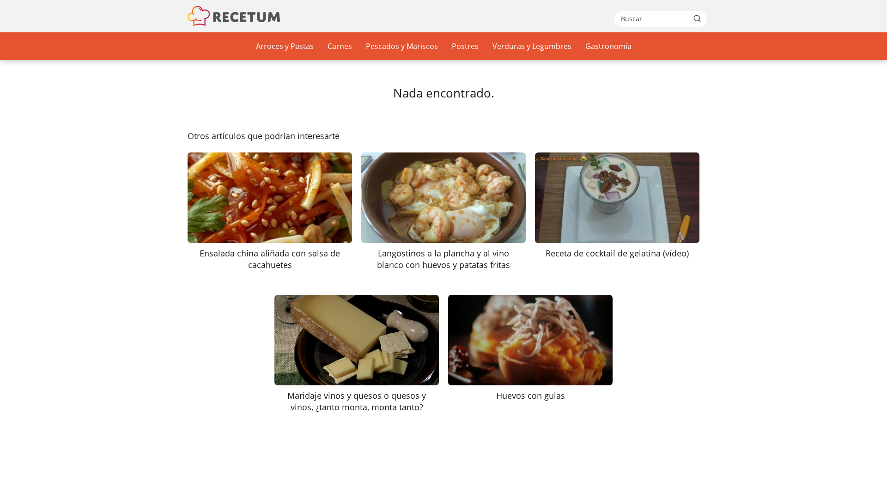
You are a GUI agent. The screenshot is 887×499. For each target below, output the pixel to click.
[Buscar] (697, 18)
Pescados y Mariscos (402, 46)
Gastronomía (608, 46)
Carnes (340, 46)
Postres (465, 46)
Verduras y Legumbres (531, 46)
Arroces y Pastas (285, 46)
